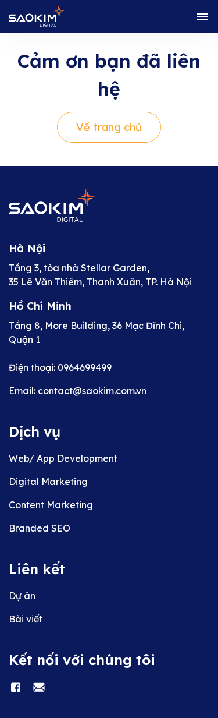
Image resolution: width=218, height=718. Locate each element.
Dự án (22, 596)
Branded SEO (39, 528)
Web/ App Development (63, 458)
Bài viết (25, 619)
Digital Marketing (48, 481)
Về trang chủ (109, 127)
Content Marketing (51, 505)
